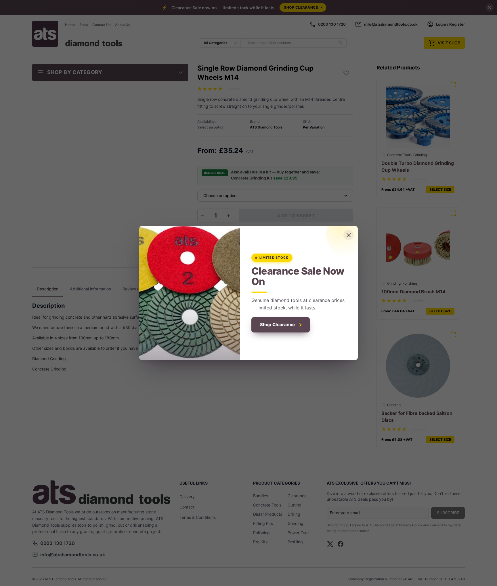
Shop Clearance (277, 324)
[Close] (348, 235)
